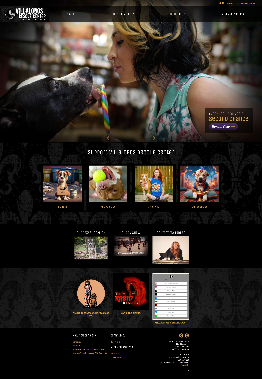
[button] (108, 138)
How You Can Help (122, 14)
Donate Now (221, 126)
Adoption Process (232, 14)
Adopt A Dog (231, 3)
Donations (77, 342)
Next (242, 188)
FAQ (238, 3)
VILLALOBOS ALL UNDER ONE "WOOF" (171, 323)
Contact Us (184, 365)
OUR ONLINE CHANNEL (131, 313)
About (70, 14)
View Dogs (114, 354)
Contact (253, 3)
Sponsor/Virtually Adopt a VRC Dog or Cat (90, 353)
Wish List (76, 345)
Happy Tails (115, 342)
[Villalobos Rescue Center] (24, 14)
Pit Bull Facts (115, 357)
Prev (20, 188)
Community (245, 3)
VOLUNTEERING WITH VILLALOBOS (88, 349)
